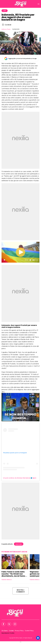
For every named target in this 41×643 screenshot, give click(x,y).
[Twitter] (8, 623)
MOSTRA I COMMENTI (20, 591)
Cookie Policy (29, 630)
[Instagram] (13, 623)
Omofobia (18, 544)
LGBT (4, 10)
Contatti (11, 630)
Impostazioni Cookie (8, 633)
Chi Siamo (5, 630)
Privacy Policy (19, 630)
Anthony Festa (6, 29)
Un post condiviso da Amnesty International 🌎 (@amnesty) (21, 478)
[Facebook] (2, 623)
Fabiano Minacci (7, 579)
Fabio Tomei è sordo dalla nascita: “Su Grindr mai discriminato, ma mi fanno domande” (13, 574)
